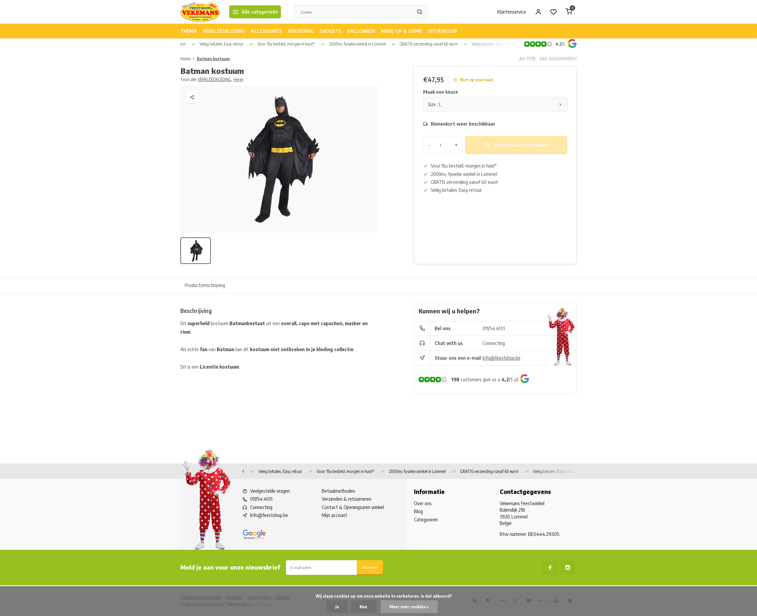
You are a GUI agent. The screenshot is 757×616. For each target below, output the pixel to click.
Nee (363, 606)
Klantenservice (511, 12)
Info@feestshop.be (501, 358)
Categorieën (426, 520)
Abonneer (370, 567)
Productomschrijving (205, 285)
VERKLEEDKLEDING (224, 31)
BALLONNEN (361, 31)
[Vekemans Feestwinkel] (200, 12)
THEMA (188, 31)
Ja (337, 606)
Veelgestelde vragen (270, 491)
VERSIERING (301, 31)
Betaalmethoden (338, 491)
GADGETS (331, 31)
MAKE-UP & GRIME (401, 31)
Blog (418, 511)
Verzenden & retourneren (346, 499)
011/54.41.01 (494, 328)
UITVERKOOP (442, 31)
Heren (238, 79)
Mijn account (334, 515)
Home (185, 58)
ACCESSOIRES (266, 31)
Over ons (423, 503)
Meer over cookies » (409, 606)
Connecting (494, 343)
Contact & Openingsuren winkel (353, 507)
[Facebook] (550, 567)
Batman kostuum (213, 58)
